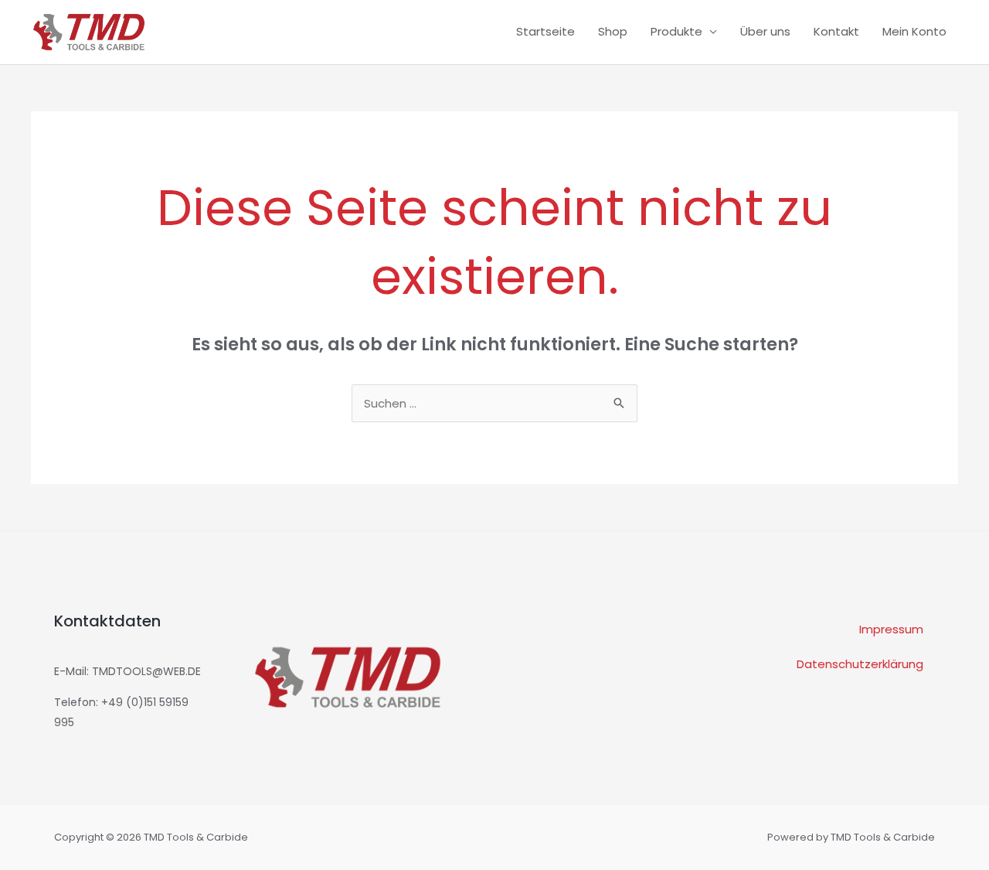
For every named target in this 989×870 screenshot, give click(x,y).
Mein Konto (914, 31)
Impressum (891, 629)
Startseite (545, 31)
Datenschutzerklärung (860, 664)
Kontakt (836, 31)
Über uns (765, 31)
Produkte (676, 31)
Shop (612, 31)
